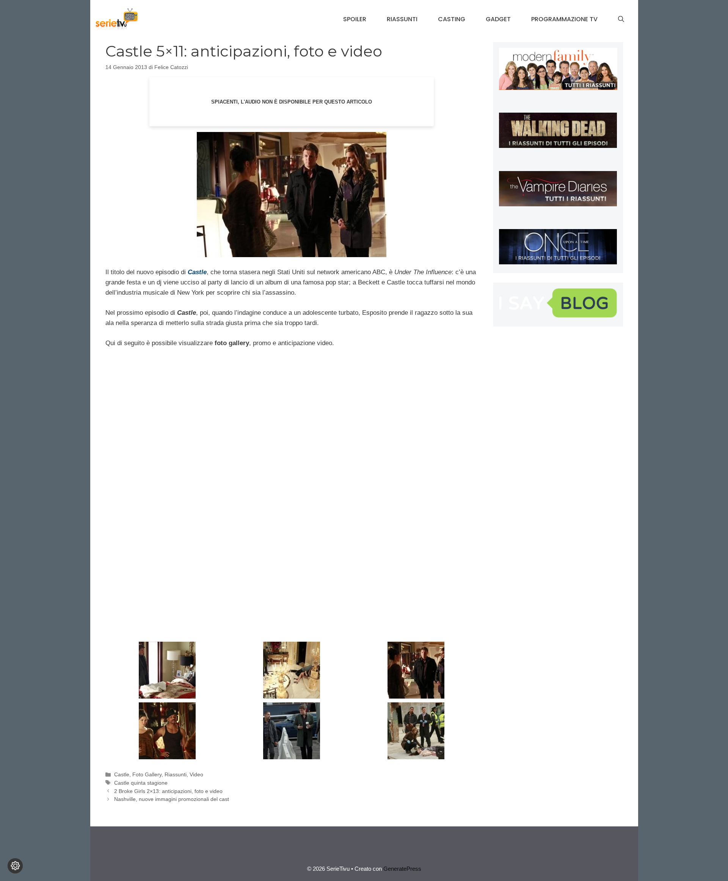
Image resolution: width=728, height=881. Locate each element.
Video (196, 774)
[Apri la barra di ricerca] (621, 19)
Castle (121, 774)
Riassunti (402, 19)
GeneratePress (402, 868)
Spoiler (354, 19)
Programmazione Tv (564, 19)
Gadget (498, 19)
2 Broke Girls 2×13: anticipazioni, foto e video (168, 791)
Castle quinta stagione (141, 783)
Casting (451, 19)
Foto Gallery (147, 774)
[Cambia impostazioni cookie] (15, 865)
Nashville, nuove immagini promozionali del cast (171, 799)
